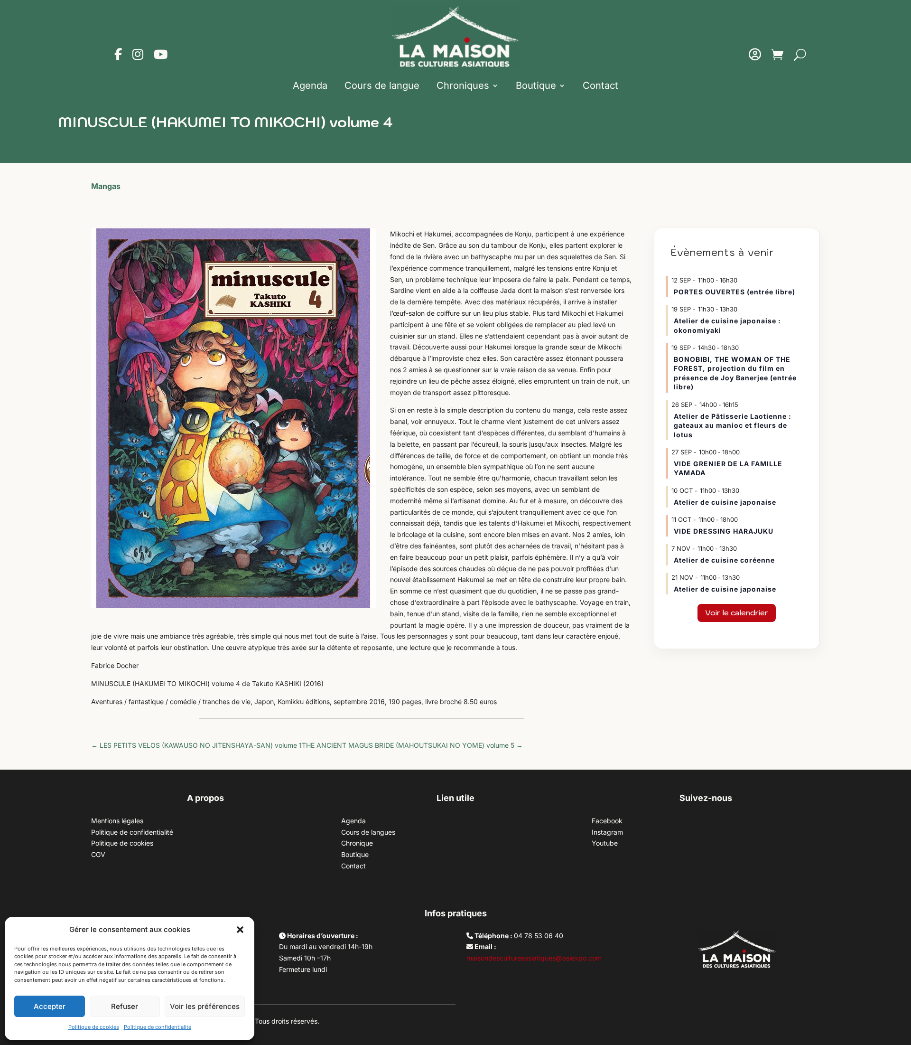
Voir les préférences (205, 1006)
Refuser (124, 1006)
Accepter (49, 1006)
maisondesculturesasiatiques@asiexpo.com (534, 958)
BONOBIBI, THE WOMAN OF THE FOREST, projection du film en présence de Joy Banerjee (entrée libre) (735, 373)
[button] (240, 929)
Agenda (310, 85)
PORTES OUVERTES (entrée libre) (734, 292)
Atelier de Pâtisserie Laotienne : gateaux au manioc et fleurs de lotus (732, 425)
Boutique (536, 85)
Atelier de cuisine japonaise (726, 502)
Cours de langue (381, 85)
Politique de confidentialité (157, 1027)
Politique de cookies (93, 1027)
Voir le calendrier (736, 612)
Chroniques (463, 85)
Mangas (106, 186)
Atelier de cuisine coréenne (724, 560)
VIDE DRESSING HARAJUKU (723, 531)
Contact (600, 85)
